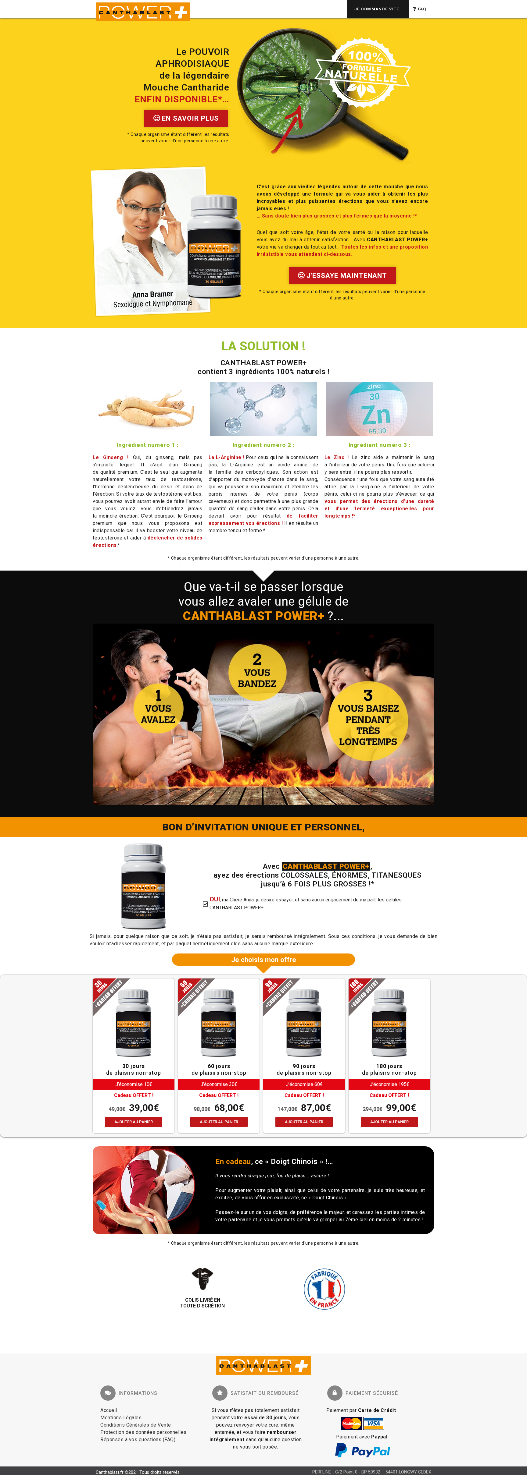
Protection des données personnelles (143, 1432)
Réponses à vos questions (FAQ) (137, 1439)
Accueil (108, 1410)
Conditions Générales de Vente (135, 1425)
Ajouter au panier (133, 1122)
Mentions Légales (121, 1417)
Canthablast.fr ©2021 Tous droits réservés (138, 1472)
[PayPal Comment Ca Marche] (362, 1456)
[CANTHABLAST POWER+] (263, 1366)
